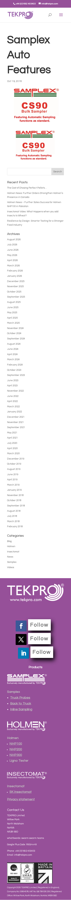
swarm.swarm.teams (32, 838)
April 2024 (12, 354)
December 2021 (15, 417)
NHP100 (15, 743)
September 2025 (16, 297)
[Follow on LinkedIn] (23, 653)
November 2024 (15, 328)
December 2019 (15, 458)
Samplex (11, 562)
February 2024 (15, 364)
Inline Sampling (21, 709)
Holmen (11, 546)
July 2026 (12, 244)
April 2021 (12, 437)
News (10, 557)
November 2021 (15, 422)
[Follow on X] (21, 639)
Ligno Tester (18, 760)
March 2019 (13, 485)
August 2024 (14, 344)
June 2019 (12, 474)
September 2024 (16, 338)
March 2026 (13, 265)
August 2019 (14, 469)
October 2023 (14, 370)
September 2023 (16, 375)
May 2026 (12, 255)
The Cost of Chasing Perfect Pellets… (27, 188)
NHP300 (15, 755)
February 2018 (15, 526)
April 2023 (12, 385)
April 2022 (12, 401)
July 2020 (12, 443)
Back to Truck (20, 703)
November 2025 (15, 286)
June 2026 (12, 250)
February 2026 (15, 270)
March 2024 (13, 359)
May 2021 (12, 432)
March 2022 (13, 406)
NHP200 (15, 749)
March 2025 (13, 323)
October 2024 (14, 333)
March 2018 (13, 521)
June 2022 (12, 396)
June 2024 (12, 349)
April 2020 (12, 448)
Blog (9, 541)
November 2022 (15, 391)
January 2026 (14, 276)
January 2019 (14, 490)
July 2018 (12, 516)
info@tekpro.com (23, 855)
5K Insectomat (20, 792)
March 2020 (13, 453)
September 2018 (16, 505)
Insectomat (13, 551)
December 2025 (15, 281)
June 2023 (12, 380)
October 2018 (14, 500)
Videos (10, 567)
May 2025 (12, 312)
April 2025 (12, 318)
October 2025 (14, 291)
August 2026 (14, 239)
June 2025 (12, 307)
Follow (39, 625)
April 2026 (12, 260)
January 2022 (14, 411)
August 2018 (14, 511)
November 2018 (15, 495)
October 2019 (14, 464)
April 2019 (12, 479)
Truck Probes (20, 697)
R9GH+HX (31, 844)
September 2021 (16, 427)
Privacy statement (21, 799)
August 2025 (14, 302)
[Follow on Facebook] (21, 626)
